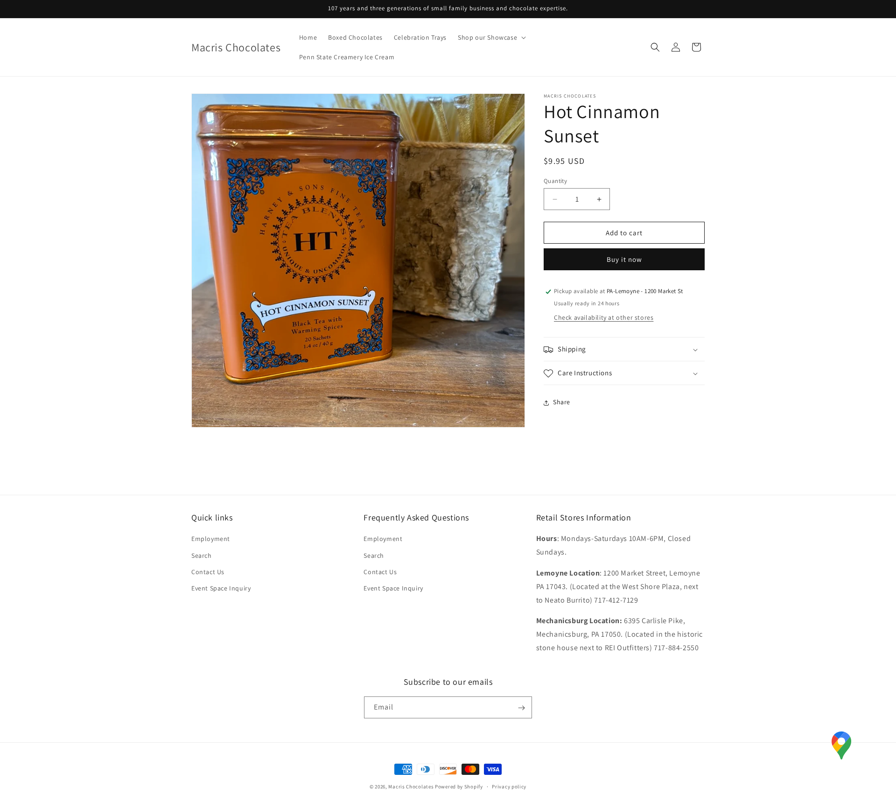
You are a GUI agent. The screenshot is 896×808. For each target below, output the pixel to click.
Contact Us (207, 572)
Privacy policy (509, 786)
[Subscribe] (521, 708)
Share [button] (561, 402)
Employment (210, 539)
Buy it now (624, 259)
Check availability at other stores (603, 318)
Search (201, 555)
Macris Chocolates (411, 786)
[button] (491, 37)
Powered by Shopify (459, 786)
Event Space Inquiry (221, 588)
